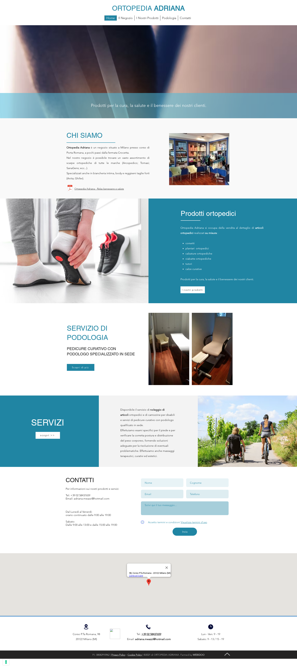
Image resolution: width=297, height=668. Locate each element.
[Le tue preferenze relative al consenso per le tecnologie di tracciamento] (6, 662)
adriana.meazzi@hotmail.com (91, 498)
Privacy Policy (118, 654)
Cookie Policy (135, 654)
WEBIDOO (199, 654)
